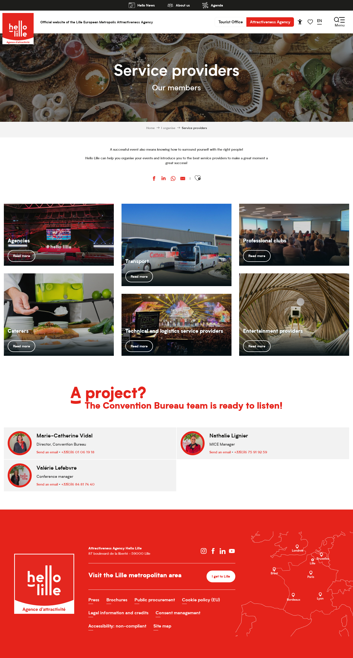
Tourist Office (231, 21)
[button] (321, 22)
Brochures (116, 599)
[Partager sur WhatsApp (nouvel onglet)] (173, 179)
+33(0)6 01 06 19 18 (77, 452)
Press (93, 599)
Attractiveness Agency (270, 21)
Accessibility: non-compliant (117, 625)
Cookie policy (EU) (201, 599)
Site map (162, 625)
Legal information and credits (118, 612)
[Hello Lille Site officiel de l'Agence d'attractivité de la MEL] (18, 22)
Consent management (178, 612)
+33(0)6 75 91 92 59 (250, 452)
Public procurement (154, 599)
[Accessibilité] (300, 21)
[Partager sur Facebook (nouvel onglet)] (154, 179)
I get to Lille (221, 576)
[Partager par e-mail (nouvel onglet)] (182, 179)
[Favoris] (311, 22)
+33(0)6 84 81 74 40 (78, 484)
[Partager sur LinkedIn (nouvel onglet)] (163, 179)
